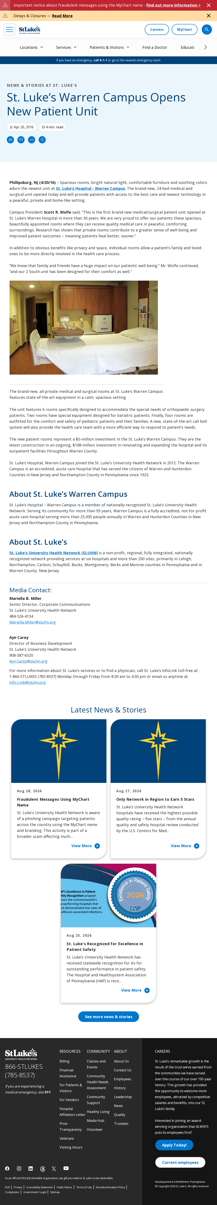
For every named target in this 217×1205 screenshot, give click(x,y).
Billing (65, 1061)
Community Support (96, 1099)
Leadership (123, 1096)
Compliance (12, 1192)
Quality (119, 1114)
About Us (121, 1061)
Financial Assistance (68, 1073)
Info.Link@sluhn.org (27, 682)
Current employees (180, 1162)
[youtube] (66, 1168)
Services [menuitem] (63, 47)
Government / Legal (34, 1192)
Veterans (67, 1138)
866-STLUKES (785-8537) (24, 1070)
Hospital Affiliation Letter (72, 1111)
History (120, 1088)
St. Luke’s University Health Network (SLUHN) (53, 552)
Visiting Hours (71, 1147)
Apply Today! (174, 1145)
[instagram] (19, 1168)
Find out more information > (173, 5)
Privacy (18, 1187)
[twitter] (54, 1168)
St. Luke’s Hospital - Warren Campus (90, 188)
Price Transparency (71, 1126)
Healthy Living (98, 1111)
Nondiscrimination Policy (110, 1187)
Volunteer (95, 1129)
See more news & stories (108, 1016)
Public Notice (64, 1187)
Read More (62, 15)
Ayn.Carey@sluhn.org (28, 661)
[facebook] (7, 1168)
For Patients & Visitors (71, 1088)
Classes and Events (96, 1064)
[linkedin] (31, 1168)
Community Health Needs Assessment (97, 1082)
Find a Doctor (154, 47)
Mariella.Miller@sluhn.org (32, 622)
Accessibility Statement (39, 1187)
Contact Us (122, 1070)
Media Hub (95, 1120)
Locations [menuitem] (29, 47)
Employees (122, 1079)
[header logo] (29, 29)
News (118, 1105)
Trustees (121, 1123)
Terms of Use (84, 1187)
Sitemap (55, 1192)
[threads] (42, 1169)
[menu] (9, 29)
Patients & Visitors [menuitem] (107, 47)
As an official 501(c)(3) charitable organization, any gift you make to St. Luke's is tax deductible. (59, 1178)
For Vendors (69, 1099)
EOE (7, 1187)
